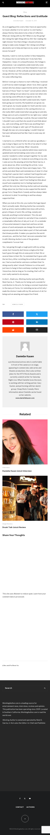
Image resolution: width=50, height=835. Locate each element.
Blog (25, 12)
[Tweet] (37, 314)
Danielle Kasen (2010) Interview (17, 471)
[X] (24, 798)
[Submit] (13, 330)
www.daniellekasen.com (25, 398)
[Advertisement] (25, 632)
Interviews (6, 467)
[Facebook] (20, 798)
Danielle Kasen (18, 21)
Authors (30, 807)
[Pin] (13, 322)
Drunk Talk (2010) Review (14, 527)
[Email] (37, 330)
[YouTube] (29, 798)
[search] (44, 688)
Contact (20, 807)
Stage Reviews (7, 524)
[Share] (13, 314)
